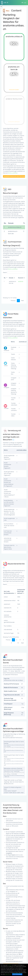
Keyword (20, 278)
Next (22, 300)
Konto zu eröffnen (13, 173)
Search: (5, 272)
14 (18, 643)
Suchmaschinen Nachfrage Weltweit (22, 591)
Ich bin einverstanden (17, 974)
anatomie (20, 281)
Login (24, 2)
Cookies (9, 965)
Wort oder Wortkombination (9, 592)
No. (5, 278)
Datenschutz (8, 974)
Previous (13, 300)
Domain (11, 278)
